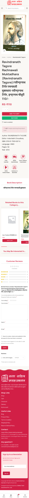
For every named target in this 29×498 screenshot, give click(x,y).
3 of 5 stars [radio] (13, 300)
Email (3, 329)
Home (3, 57)
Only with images (7, 358)
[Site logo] (14, 3)
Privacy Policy (5, 417)
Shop (2, 396)
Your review (5, 303)
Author (9, 57)
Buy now (14, 118)
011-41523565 (5, 445)
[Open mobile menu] (2, 8)
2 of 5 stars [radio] (11, 300)
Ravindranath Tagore (19, 57)
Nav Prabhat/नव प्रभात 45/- (9, 235)
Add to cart (14, 114)
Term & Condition (6, 420)
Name (3, 322)
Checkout (4, 401)
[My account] (27, 8)
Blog (2, 414)
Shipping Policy (5, 423)
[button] (9, 240)
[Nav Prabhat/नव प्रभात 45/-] (11, 219)
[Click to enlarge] (4, 51)
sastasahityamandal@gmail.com (9, 446)
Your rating (4, 300)
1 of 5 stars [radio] (10, 300)
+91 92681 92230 (13, 445)
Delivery (3, 404)
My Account (4, 407)
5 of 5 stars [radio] (15, 300)
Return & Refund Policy (8, 426)
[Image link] (13, 378)
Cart (2, 398)
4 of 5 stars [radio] (14, 300)
